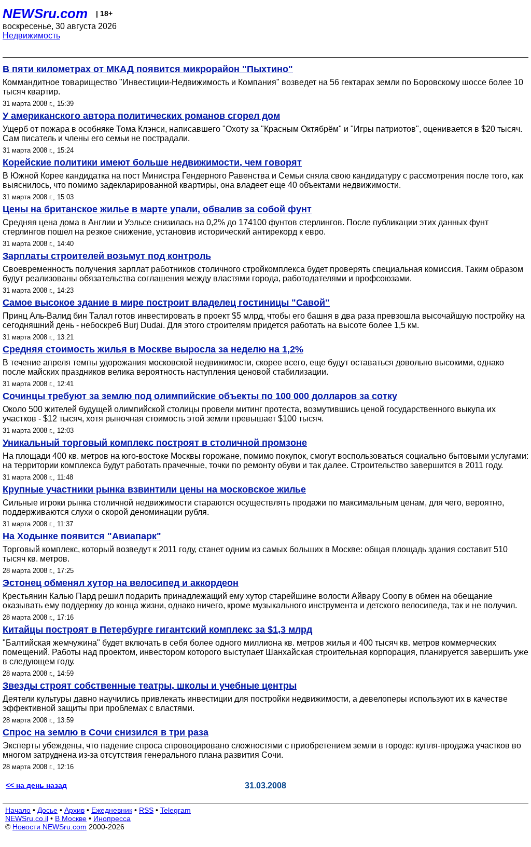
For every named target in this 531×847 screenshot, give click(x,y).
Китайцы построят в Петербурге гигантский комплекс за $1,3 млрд (157, 629)
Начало (18, 810)
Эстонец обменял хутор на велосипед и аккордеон (121, 583)
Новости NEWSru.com (49, 827)
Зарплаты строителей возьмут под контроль (107, 256)
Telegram (175, 810)
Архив (74, 810)
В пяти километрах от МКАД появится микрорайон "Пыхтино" (148, 69)
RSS (146, 810)
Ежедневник (111, 810)
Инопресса (112, 818)
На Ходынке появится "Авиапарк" (82, 536)
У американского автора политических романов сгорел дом (141, 116)
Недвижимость (31, 35)
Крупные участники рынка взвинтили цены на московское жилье (154, 489)
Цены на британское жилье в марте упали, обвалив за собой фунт (157, 209)
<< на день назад (36, 785)
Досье (47, 810)
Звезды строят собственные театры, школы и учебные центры (150, 685)
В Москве (71, 818)
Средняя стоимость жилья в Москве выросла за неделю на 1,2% (153, 349)
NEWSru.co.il (26, 818)
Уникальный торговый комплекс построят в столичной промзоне (155, 443)
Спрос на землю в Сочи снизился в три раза (105, 732)
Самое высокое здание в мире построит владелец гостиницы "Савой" (166, 302)
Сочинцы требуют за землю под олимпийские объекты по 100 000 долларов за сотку (200, 396)
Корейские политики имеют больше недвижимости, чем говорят (152, 162)
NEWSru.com (45, 13)
